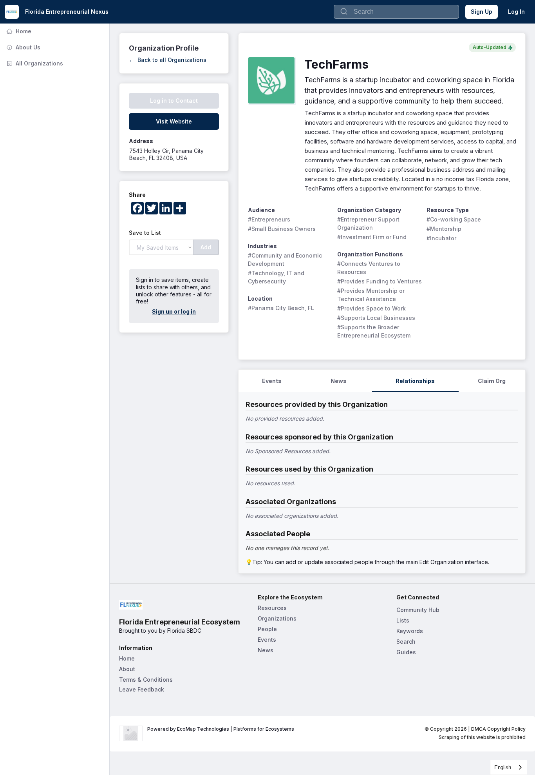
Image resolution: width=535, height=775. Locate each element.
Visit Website (174, 121)
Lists (402, 620)
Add (206, 247)
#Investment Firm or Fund (372, 237)
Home (18, 31)
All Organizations (34, 63)
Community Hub (417, 609)
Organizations (277, 618)
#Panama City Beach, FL (281, 308)
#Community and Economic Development (286, 259)
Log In (516, 11)
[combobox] (508, 767)
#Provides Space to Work (371, 308)
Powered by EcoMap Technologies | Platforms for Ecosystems (220, 729)
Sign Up (481, 11)
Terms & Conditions (146, 679)
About (127, 669)
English (502, 767)
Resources (272, 607)
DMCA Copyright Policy (498, 729)
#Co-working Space (454, 219)
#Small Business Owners (282, 228)
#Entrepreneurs (269, 219)
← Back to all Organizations (167, 59)
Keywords (409, 631)
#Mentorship (444, 228)
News (265, 650)
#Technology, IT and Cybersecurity (277, 277)
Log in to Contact (174, 100)
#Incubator (441, 238)
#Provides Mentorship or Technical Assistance (371, 294)
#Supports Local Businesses (376, 317)
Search (406, 641)
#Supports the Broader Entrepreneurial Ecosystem (373, 331)
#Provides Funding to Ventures (379, 281)
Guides (406, 652)
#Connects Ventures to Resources (369, 267)
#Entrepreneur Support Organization (369, 223)
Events (267, 639)
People (267, 629)
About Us (22, 47)
